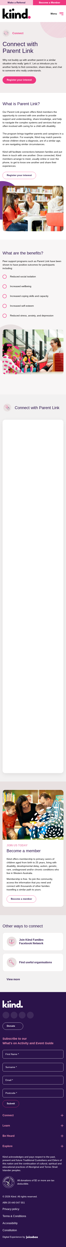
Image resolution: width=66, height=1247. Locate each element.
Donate (11, 1026)
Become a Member (49, 2)
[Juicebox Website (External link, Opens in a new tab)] (32, 1237)
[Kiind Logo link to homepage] (18, 14)
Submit (11, 1103)
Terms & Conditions (14, 1216)
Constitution (10, 1230)
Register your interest (19, 79)
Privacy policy (11, 1209)
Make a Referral (16, 2)
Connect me (33, 941)
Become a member (21, 898)
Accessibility (10, 1223)
